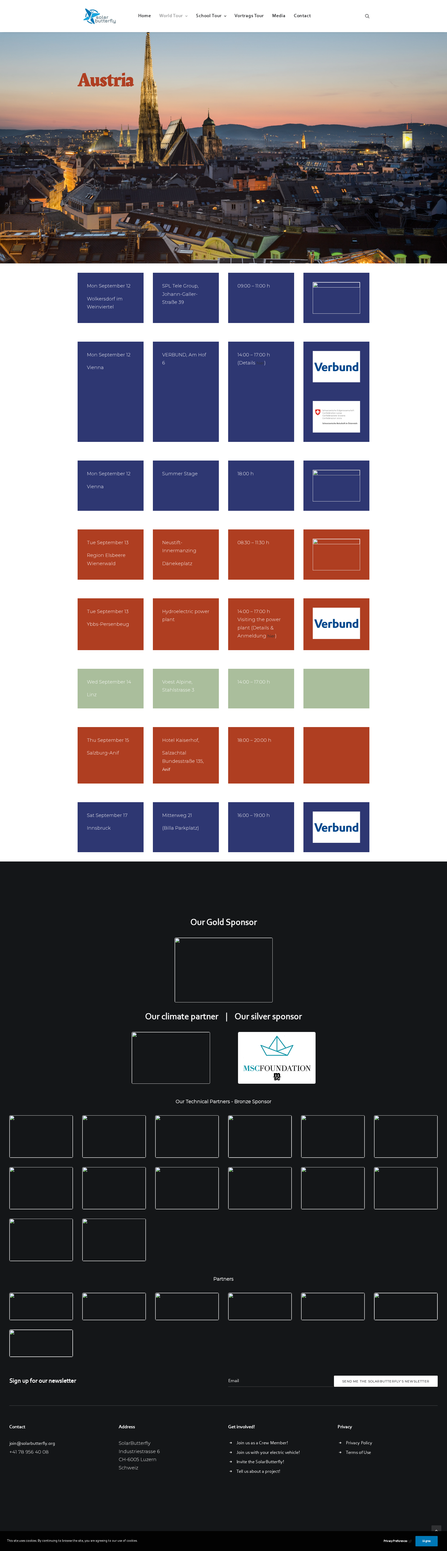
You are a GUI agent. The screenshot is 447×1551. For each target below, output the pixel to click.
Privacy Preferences (395, 1541)
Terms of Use (358, 1453)
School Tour (209, 16)
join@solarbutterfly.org (32, 1443)
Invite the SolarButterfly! (260, 1462)
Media (279, 16)
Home (144, 16)
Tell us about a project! (258, 1471)
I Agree (426, 1541)
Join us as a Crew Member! (262, 1443)
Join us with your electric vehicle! (268, 1453)
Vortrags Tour (249, 16)
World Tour (171, 16)
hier (260, 363)
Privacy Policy (359, 1443)
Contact (302, 16)
